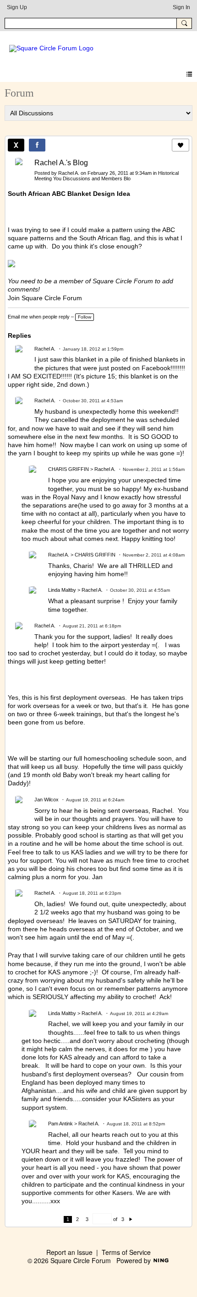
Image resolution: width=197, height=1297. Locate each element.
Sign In (181, 7)
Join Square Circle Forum (45, 298)
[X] (16, 145)
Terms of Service (126, 1252)
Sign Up (17, 7)
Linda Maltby (62, 590)
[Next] (130, 1219)
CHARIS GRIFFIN (68, 469)
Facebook (156, 368)
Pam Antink (60, 1123)
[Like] (180, 145)
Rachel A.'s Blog (61, 163)
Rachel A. (68, 173)
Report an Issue (69, 1252)
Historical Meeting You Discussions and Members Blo (106, 175)
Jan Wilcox (46, 799)
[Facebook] (37, 145)
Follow (84, 316)
